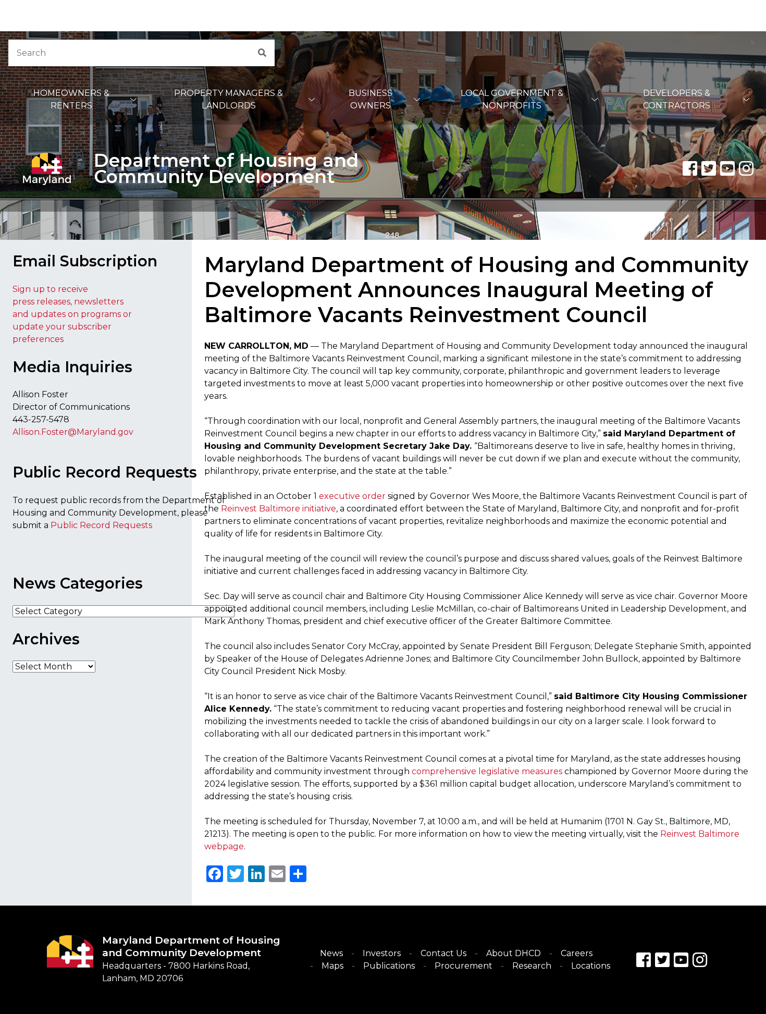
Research (531, 966)
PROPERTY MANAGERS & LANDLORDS (228, 99)
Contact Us (443, 953)
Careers (576, 953)
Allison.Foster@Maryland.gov (73, 432)
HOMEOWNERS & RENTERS (71, 99)
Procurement (463, 966)
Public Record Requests (101, 525)
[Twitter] (708, 168)
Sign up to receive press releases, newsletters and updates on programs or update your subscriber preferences (72, 314)
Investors (382, 953)
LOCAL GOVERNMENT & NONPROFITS (512, 99)
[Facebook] (690, 168)
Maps (332, 966)
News (331, 953)
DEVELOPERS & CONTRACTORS (676, 99)
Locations (590, 966)
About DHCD (513, 953)
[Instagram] (746, 168)
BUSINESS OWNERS (370, 99)
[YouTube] (727, 168)
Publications (389, 966)
